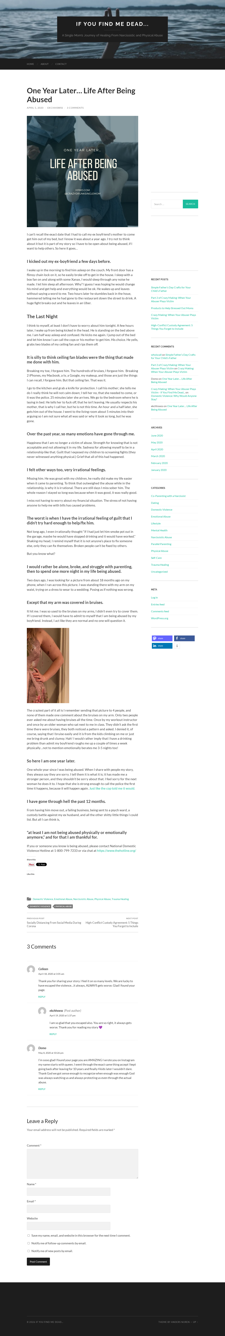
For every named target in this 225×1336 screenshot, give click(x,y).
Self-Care (156, 557)
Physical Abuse (102, 899)
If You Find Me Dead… (49, 1322)
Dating (155, 502)
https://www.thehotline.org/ (116, 850)
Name (31, 1184)
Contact (61, 64)
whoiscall (156, 354)
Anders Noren (180, 1322)
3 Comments (75, 107)
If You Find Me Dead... (112, 24)
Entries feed (158, 604)
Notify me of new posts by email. (52, 1251)
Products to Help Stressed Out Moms (172, 308)
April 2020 (157, 449)
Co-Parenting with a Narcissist (168, 495)
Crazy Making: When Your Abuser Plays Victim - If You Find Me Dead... (173, 390)
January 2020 (159, 469)
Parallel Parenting (161, 543)
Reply (42, 997)
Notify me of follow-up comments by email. (58, 1243)
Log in (154, 597)
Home (30, 64)
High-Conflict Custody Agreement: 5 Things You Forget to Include (112, 922)
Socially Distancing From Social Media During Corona (54, 922)
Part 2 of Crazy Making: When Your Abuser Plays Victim (171, 299)
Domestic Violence (43, 899)
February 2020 (159, 462)
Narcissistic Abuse (83, 899)
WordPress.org (159, 618)
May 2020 (157, 442)
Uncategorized (159, 571)
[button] (162, 638)
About (45, 64)
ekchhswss (55, 107)
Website (32, 1218)
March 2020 (158, 456)
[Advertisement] (174, 135)
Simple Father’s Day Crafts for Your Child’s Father (171, 289)
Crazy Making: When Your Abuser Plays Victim (173, 316)
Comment (34, 1145)
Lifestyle (156, 523)
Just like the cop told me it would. (112, 788)
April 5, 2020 (35, 107)
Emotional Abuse (63, 899)
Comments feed (160, 611)
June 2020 (157, 435)
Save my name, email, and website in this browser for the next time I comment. (80, 1235)
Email (31, 1201)
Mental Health (159, 530)
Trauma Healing (120, 899)
